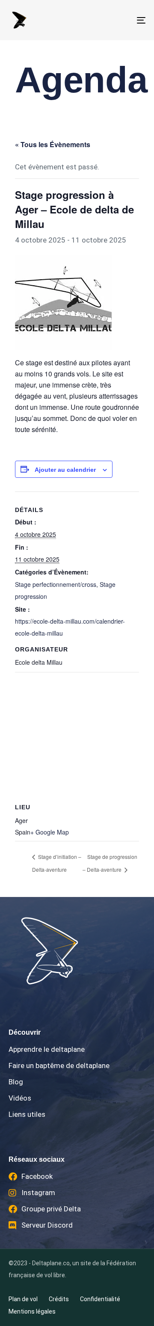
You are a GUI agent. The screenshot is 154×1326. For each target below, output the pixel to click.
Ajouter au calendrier (65, 469)
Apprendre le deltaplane (47, 1049)
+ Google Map (49, 832)
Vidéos (20, 1098)
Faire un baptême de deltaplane (59, 1065)
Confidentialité (100, 1299)
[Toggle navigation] (122, 20)
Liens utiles (27, 1114)
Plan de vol (23, 1299)
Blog (16, 1081)
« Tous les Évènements (52, 144)
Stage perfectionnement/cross (55, 584)
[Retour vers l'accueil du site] (77, 951)
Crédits (59, 1299)
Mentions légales (32, 1311)
